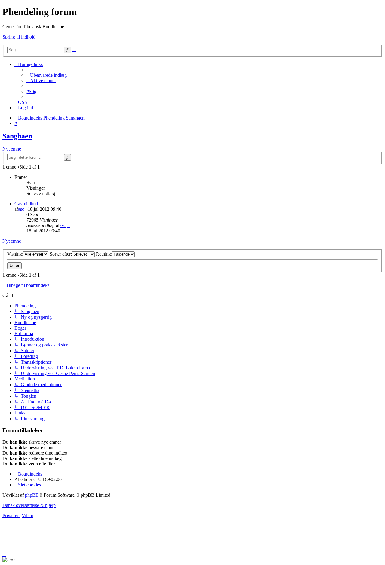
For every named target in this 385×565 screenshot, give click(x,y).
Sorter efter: (61, 253)
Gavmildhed (26, 203)
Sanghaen (17, 136)
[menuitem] (46, 75)
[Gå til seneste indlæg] (68, 225)
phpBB (32, 495)
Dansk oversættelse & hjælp (29, 505)
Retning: (104, 253)
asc (21, 209)
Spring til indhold (18, 36)
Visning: (15, 253)
